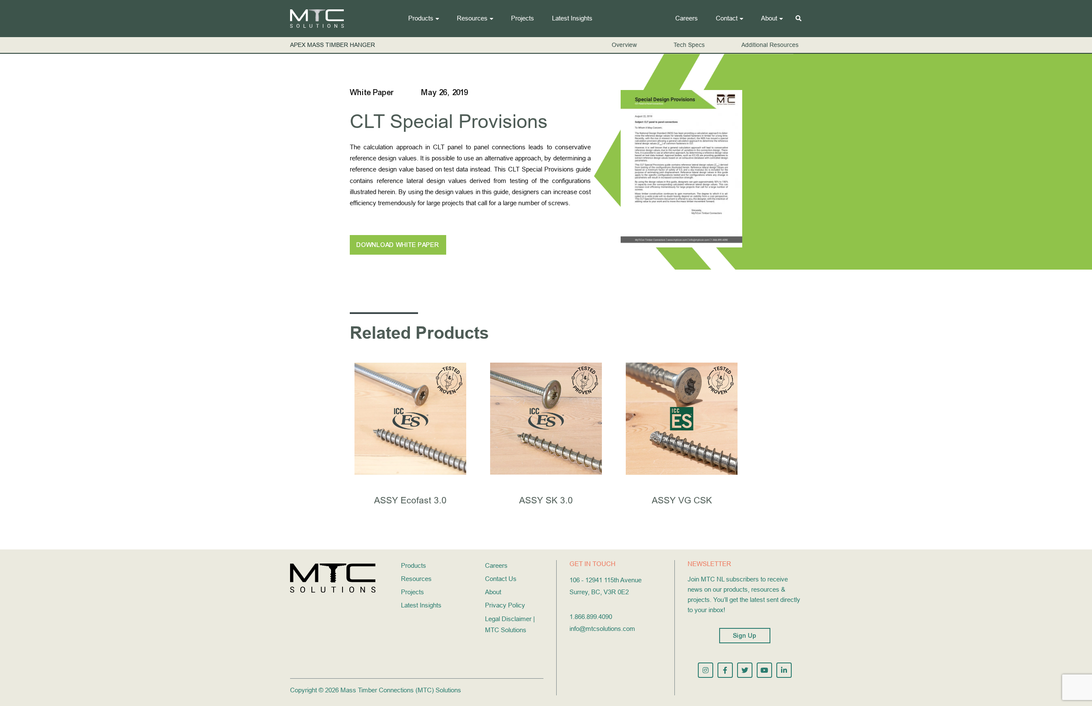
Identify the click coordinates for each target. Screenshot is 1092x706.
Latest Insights (572, 18)
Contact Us (501, 578)
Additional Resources (770, 44)
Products (420, 18)
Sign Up (745, 635)
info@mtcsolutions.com (602, 628)
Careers (686, 18)
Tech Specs (689, 44)
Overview (624, 44)
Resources (472, 18)
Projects (522, 18)
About (769, 18)
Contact (727, 18)
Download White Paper (398, 245)
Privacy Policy (505, 605)
